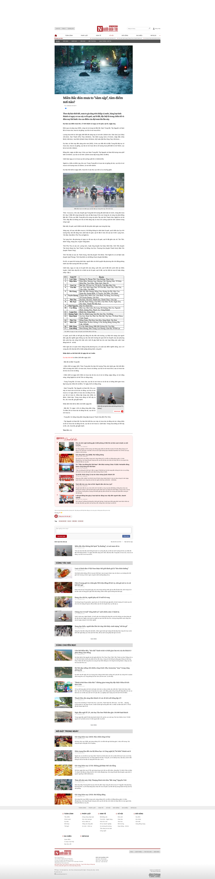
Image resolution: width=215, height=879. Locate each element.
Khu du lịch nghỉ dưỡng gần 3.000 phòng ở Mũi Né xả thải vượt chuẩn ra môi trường (102, 444)
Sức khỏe (138, 819)
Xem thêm (94, 639)
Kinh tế (98, 35)
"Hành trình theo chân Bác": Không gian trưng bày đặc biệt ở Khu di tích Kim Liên (102, 683)
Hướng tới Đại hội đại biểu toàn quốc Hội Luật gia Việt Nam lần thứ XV (139, 38)
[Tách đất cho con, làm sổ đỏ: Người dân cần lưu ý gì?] (67, 487)
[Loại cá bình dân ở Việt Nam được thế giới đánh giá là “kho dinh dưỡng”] (63, 572)
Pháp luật (84, 35)
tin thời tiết (80, 521)
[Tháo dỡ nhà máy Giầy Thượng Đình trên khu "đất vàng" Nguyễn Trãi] (63, 784)
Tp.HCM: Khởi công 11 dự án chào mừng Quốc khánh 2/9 (95, 474)
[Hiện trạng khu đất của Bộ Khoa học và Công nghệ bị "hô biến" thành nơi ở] (63, 755)
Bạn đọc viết (67, 844)
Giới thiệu (138, 851)
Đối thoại (66, 824)
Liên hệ (58, 28)
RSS (131, 851)
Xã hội (111, 35)
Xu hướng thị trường (105, 826)
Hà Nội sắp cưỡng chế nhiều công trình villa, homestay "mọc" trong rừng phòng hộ (102, 669)
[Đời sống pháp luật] (142, 875)
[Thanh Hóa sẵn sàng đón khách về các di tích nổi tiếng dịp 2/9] (63, 702)
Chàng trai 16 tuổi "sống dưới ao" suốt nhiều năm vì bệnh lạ (97, 612)
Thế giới (66, 826)
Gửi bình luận (61, 536)
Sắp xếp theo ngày (128, 541)
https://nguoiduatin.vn (59, 857)
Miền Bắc (74, 521)
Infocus (153, 35)
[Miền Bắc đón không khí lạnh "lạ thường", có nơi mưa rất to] (63, 550)
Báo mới (156, 851)
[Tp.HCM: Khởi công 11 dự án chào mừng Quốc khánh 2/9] (67, 478)
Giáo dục (74, 41)
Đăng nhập (126, 536)
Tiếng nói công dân (87, 824)
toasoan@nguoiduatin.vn (61, 874)
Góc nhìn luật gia (87, 819)
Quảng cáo (71, 28)
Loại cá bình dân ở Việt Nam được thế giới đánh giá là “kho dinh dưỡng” (102, 568)
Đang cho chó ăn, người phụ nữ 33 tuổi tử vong (92, 597)
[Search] (149, 28)
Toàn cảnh (69, 35)
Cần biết (138, 821)
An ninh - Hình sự (87, 826)
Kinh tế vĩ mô (103, 821)
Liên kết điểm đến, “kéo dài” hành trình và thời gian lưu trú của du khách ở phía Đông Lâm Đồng (103, 652)
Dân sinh (65, 41)
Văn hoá (82, 41)
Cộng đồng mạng (140, 824)
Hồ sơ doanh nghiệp (105, 824)
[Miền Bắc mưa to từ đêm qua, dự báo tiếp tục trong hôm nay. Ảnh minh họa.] (93, 190)
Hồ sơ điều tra (86, 821)
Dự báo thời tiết (68, 357)
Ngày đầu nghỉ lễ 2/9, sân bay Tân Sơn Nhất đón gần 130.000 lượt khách (101, 712)
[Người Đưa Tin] (85, 852)
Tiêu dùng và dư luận (106, 828)
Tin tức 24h (148, 851)
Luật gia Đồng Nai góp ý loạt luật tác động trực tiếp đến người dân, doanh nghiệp (101, 496)
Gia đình (138, 817)
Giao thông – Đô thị (105, 41)
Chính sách (67, 819)
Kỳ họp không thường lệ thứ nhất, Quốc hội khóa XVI (82, 38)
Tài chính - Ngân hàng (106, 819)
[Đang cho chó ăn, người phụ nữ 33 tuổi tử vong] (63, 601)
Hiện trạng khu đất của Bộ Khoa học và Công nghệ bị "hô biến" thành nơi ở (103, 751)
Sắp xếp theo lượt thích (116, 541)
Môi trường (92, 41)
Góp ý (63, 28)
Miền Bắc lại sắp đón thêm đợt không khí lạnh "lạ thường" (110, 407)
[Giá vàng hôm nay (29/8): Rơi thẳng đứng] (67, 458)
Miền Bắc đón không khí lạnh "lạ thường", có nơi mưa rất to (97, 546)
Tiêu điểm (67, 817)
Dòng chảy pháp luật (88, 817)
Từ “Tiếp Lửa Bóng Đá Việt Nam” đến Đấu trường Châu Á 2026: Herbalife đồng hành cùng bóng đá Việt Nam (102, 465)
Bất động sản (103, 817)
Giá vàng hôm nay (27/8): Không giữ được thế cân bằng (95, 766)
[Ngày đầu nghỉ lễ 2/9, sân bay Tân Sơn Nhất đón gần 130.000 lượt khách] (63, 716)
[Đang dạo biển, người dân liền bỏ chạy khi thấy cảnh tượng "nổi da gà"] (63, 630)
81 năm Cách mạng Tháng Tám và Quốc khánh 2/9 (109, 38)
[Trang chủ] (107, 28)
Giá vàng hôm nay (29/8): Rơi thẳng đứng (90, 455)
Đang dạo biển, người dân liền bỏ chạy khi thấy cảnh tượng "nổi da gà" (101, 626)
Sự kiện (66, 821)
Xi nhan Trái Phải (69, 841)
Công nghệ (103, 831)
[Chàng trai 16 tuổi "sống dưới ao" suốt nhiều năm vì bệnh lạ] (63, 616)
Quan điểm (67, 839)
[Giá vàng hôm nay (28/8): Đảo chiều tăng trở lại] (63, 741)
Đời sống (125, 35)
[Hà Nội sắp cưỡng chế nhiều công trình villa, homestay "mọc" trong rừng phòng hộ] (63, 672)
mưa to (69, 521)
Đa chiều (139, 35)
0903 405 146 (59, 872)
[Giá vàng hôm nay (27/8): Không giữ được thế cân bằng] (63, 770)
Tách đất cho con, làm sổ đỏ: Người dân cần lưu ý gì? (94, 484)
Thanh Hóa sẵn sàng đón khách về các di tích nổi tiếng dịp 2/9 (98, 698)
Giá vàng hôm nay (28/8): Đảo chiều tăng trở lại (92, 737)
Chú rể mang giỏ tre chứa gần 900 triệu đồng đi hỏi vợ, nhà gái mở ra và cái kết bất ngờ (103, 584)
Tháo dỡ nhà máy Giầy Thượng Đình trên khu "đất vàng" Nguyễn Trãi (100, 780)
